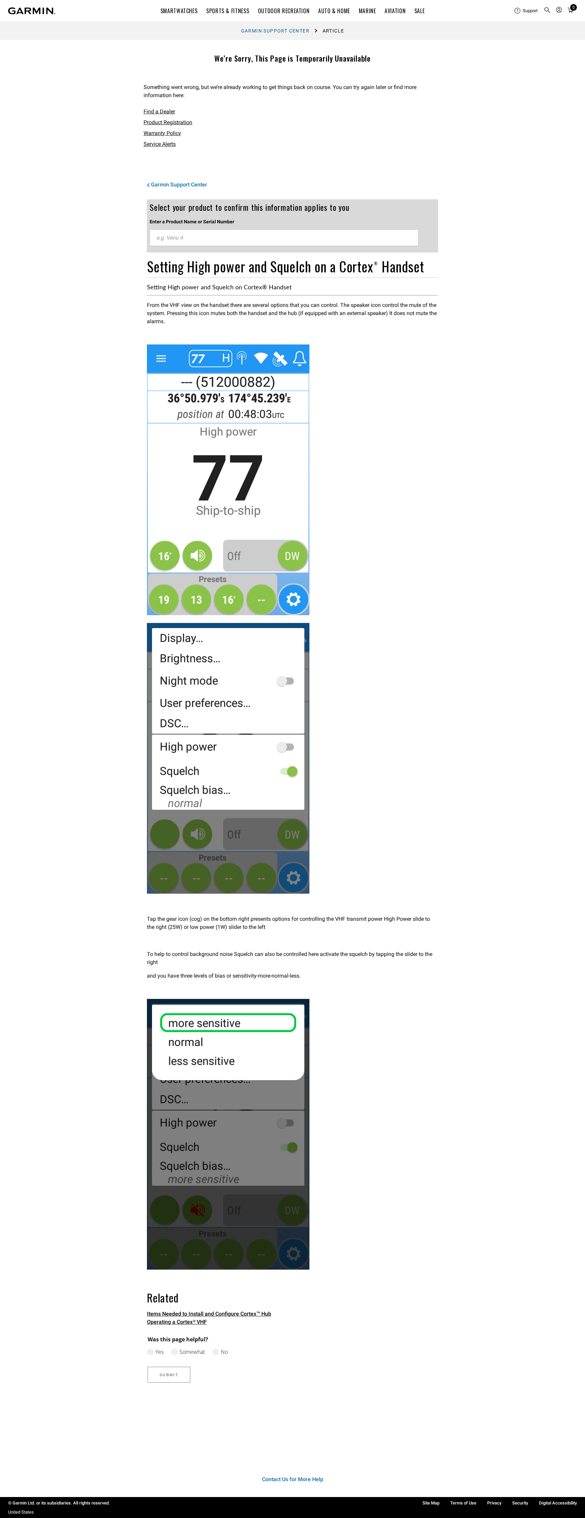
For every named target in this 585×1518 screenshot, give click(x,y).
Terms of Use (463, 1502)
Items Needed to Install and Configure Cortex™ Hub (209, 1314)
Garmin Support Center (275, 31)
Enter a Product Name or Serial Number (192, 221)
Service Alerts (160, 144)
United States (21, 1512)
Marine (367, 11)
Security (520, 1502)
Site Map (430, 1502)
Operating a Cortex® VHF (177, 1322)
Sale (419, 11)
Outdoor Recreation (284, 11)
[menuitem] (526, 11)
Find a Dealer (159, 111)
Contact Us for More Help (292, 1479)
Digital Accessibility (558, 1502)
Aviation (395, 11)
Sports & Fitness (227, 11)
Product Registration (168, 122)
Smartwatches (179, 11)
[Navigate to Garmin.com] (32, 11)
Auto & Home (334, 11)
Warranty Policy (162, 133)
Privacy (494, 1502)
